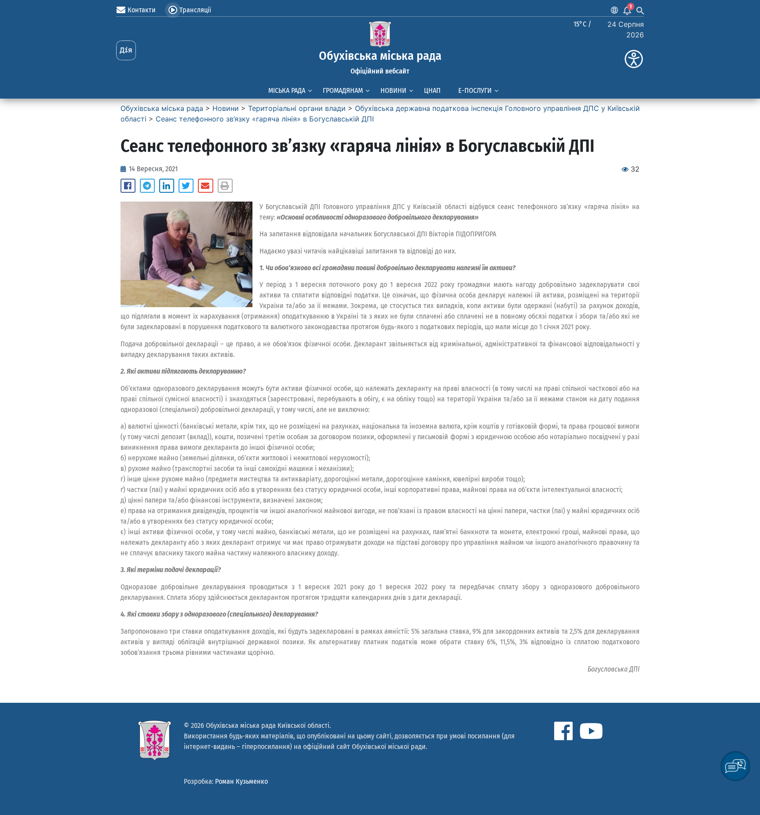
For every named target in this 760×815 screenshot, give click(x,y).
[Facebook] (563, 731)
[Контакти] (121, 10)
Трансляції (195, 10)
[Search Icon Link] (640, 10)
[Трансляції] (172, 10)
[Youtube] (591, 731)
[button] (128, 186)
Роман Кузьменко (241, 781)
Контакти (142, 10)
